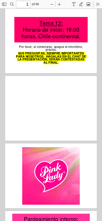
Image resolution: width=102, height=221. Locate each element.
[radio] (73, 4)
